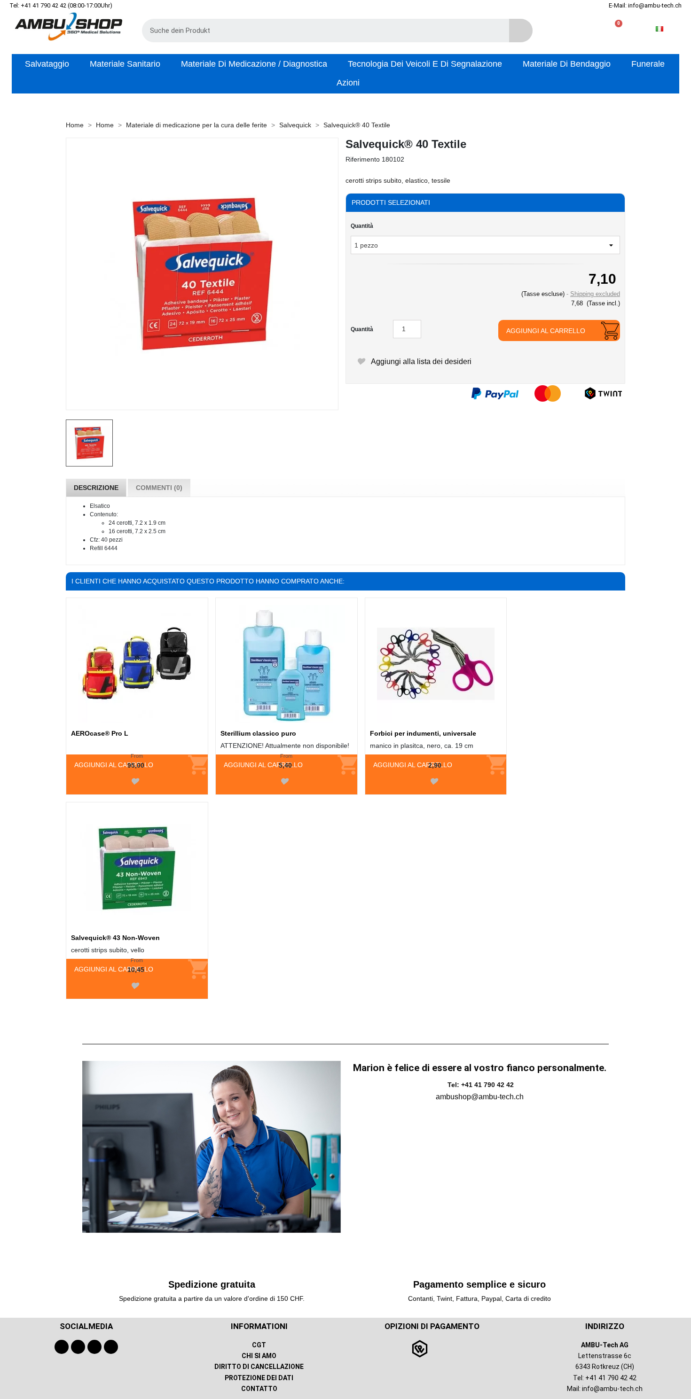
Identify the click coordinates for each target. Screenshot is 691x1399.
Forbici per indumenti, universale (423, 733)
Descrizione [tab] (96, 487)
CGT (259, 1345)
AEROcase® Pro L (99, 733)
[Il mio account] (584, 29)
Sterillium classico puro (258, 733)
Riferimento (363, 159)
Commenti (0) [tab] (159, 487)
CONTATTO (259, 1388)
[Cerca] (521, 30)
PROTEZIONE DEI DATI (259, 1378)
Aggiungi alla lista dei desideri (420, 361)
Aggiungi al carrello (545, 330)
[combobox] (318, 30)
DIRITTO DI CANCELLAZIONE (259, 1366)
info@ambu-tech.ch (612, 1388)
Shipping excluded (595, 293)
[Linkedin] (111, 1347)
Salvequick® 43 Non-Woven (115, 937)
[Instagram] (94, 1347)
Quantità (362, 226)
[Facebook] (62, 1347)
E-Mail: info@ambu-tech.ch (645, 5)
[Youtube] (78, 1347)
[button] (614, 29)
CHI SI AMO (259, 1356)
